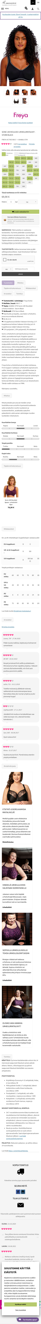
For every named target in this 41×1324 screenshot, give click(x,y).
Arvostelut (7, 294)
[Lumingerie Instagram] (23, 1192)
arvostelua (22, 144)
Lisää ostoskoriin (21, 211)
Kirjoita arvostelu (8, 627)
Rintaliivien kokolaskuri (22, 611)
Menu (7, 8)
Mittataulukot (31, 288)
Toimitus (19, 294)
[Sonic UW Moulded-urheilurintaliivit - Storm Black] (20, 55)
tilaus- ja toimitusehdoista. (18, 1151)
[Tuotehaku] (38, 9)
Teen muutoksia (20, 1310)
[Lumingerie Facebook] (18, 1192)
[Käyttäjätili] (32, 9)
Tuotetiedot (8, 283)
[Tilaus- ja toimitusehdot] (20, 1172)
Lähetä (20, 274)
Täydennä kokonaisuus (12, 288)
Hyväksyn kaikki (20, 1304)
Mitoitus (20, 283)
